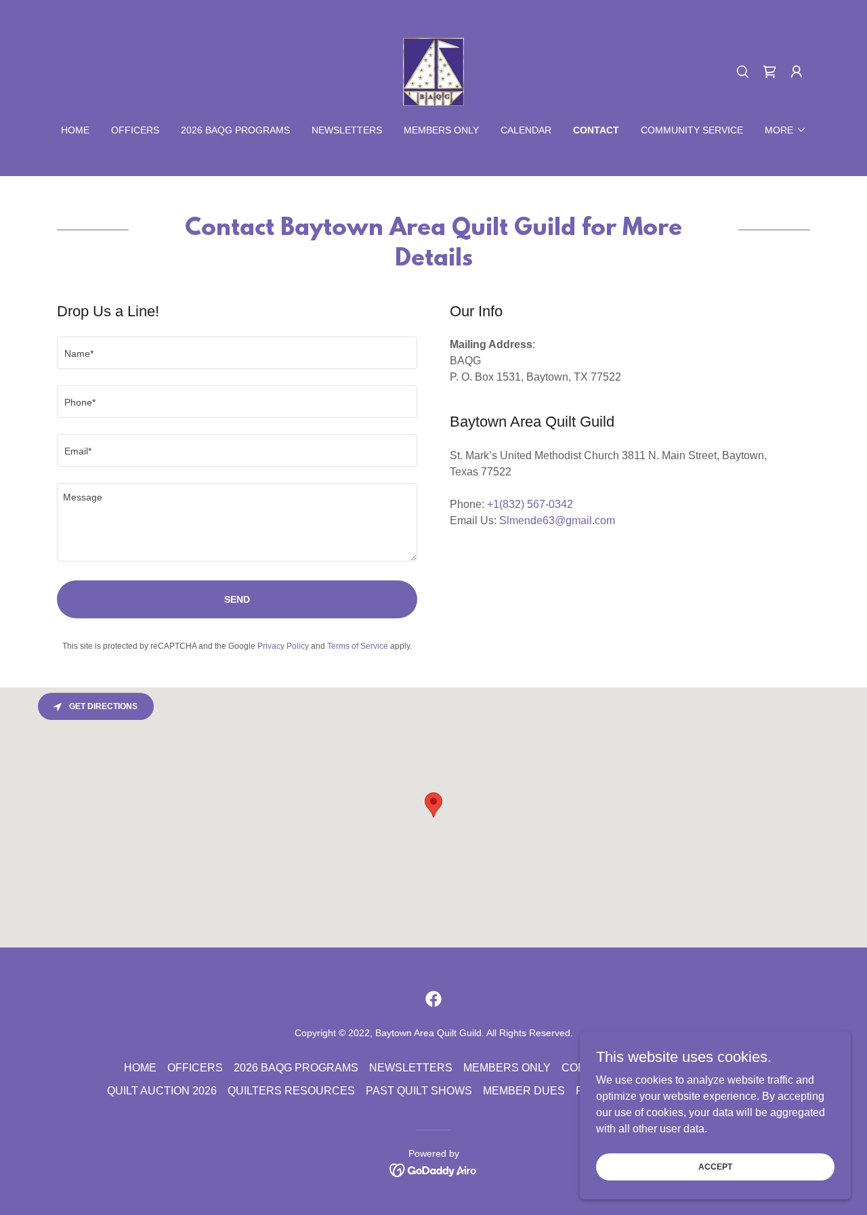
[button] (769, 71)
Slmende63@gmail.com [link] (557, 520)
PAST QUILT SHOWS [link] (419, 1090)
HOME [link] (75, 130)
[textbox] (237, 353)
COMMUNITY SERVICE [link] (692, 130)
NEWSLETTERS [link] (347, 130)
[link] (434, 71)
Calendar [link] (526, 130)
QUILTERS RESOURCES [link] (291, 1090)
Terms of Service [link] (357, 646)
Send (237, 599)
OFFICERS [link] (135, 130)
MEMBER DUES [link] (524, 1090)
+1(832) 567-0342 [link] (530, 504)
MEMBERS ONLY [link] (441, 130)
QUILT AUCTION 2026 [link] (162, 1090)
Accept (715, 1166)
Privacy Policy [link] (283, 646)
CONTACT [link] (596, 130)
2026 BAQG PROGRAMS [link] (235, 130)
